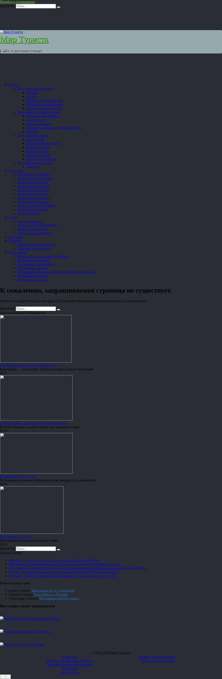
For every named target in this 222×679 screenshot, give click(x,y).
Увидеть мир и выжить (158, 661)
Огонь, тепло (36, 120)
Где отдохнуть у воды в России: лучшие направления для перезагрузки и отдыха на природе (77, 568)
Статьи (14, 85)
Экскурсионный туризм (35, 89)
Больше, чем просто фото (157, 657)
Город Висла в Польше (51, 594)
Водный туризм (37, 147)
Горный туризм (37, 151)
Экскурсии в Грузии (32, 182)
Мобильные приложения (35, 244)
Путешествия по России (44, 108)
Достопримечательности (44, 100)
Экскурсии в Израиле (33, 186)
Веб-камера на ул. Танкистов (52, 590)
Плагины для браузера (33, 248)
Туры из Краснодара (32, 229)
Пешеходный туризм (41, 159)
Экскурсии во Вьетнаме (35, 178)
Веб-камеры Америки (33, 260)
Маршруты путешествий (44, 104)
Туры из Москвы (29, 221)
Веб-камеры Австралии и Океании (43, 256)
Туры (12, 217)
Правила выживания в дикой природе (54, 128)
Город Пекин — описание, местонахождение (33, 423)
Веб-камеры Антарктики (35, 264)
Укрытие (32, 131)
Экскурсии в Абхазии (33, 174)
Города (31, 96)
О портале (69, 657)
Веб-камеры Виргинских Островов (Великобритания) (57, 272)
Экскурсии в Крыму (32, 194)
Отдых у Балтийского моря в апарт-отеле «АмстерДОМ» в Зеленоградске (63, 572)
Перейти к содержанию (17, 2)
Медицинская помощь (42, 116)
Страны (32, 92)
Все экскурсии (28, 213)
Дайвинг (32, 167)
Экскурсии (17, 170)
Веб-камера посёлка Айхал (59, 598)
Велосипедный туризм (43, 143)
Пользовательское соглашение (69, 664)
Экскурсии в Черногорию (36, 205)
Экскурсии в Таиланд (33, 198)
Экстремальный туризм (34, 163)
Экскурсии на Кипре (32, 190)
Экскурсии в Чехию (32, 209)
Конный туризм (37, 155)
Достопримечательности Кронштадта (28, 365)
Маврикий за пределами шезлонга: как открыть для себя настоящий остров (64, 564)
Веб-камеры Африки (32, 268)
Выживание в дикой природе (39, 112)
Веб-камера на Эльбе (15, 536)
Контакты (16, 237)
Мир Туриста (24, 39)
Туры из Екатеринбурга (34, 233)
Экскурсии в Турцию (33, 202)
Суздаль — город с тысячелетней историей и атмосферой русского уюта (62, 576)
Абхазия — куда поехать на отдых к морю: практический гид (54, 560)
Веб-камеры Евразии (32, 276)
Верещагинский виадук (17, 476)
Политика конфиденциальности (69, 661)
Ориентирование (38, 124)
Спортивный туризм (32, 135)
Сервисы (15, 241)
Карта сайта (69, 672)
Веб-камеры (17, 252)
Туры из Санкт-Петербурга (37, 225)
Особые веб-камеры (32, 280)
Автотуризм (35, 139)
